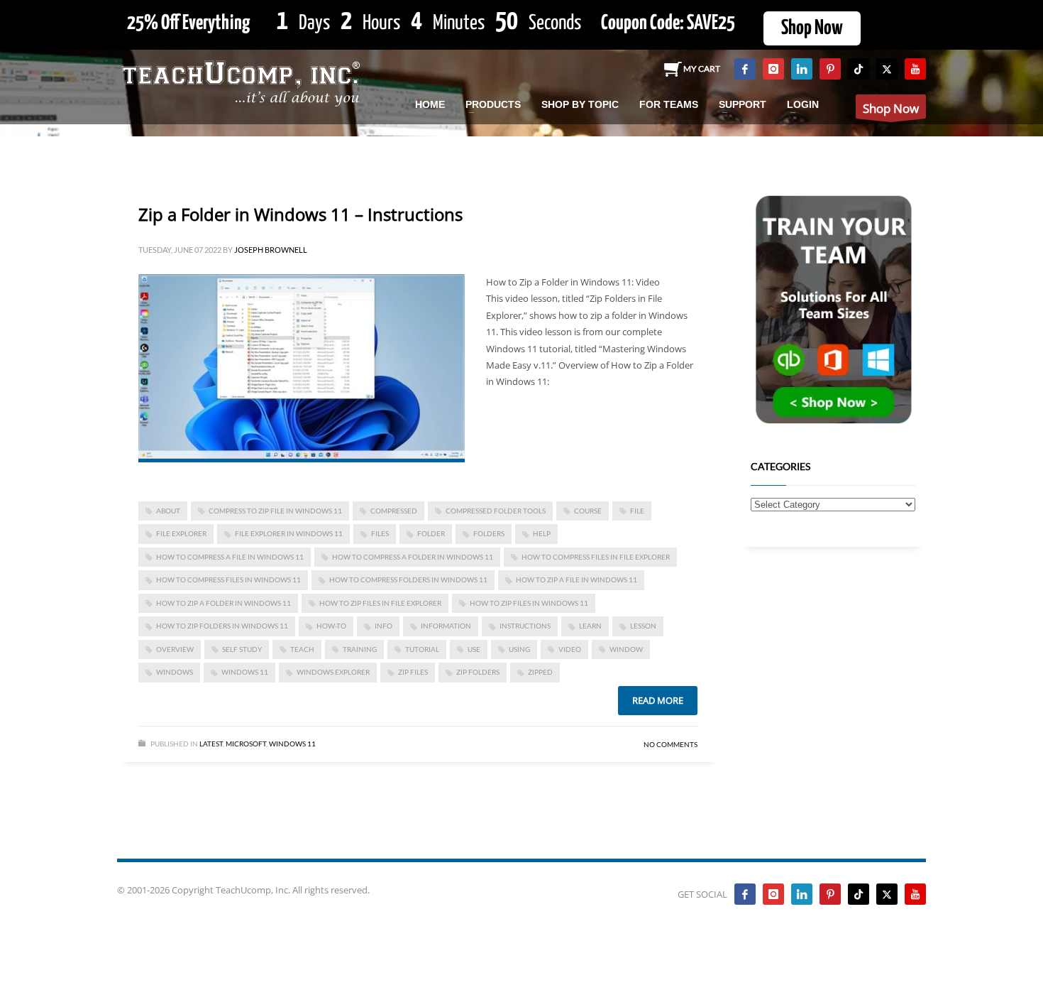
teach (302, 649)
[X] (887, 69)
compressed (393, 510)
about (168, 510)
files (380, 533)
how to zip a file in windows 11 (576, 579)
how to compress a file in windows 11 (230, 557)
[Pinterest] (830, 69)
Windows (174, 672)
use (474, 649)
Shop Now (812, 28)
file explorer (181, 533)
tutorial (422, 649)
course (588, 510)
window (626, 649)
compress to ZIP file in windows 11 (275, 510)
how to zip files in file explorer (380, 603)
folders (488, 533)
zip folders (478, 672)
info (383, 625)
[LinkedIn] (801, 69)
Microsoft (246, 743)
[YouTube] (915, 69)
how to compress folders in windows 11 (408, 579)
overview (175, 649)
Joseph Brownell (270, 249)
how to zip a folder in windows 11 (223, 603)
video (569, 649)
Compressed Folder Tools (496, 510)
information (446, 625)
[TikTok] (858, 69)
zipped (540, 672)
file (637, 510)
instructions (525, 625)
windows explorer (333, 672)
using (519, 649)
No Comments (670, 744)
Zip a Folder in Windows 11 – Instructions (300, 214)
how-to (331, 625)
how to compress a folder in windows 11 (412, 557)
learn (590, 625)
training (360, 649)
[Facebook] (745, 69)
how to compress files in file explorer (596, 557)
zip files (413, 672)
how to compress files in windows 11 (228, 579)
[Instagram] (773, 69)
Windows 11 (244, 672)
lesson (643, 625)
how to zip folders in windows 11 (222, 625)
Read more (657, 700)
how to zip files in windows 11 (529, 603)
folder (431, 533)
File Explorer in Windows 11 (289, 533)
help (542, 533)
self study (242, 649)
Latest (211, 743)
